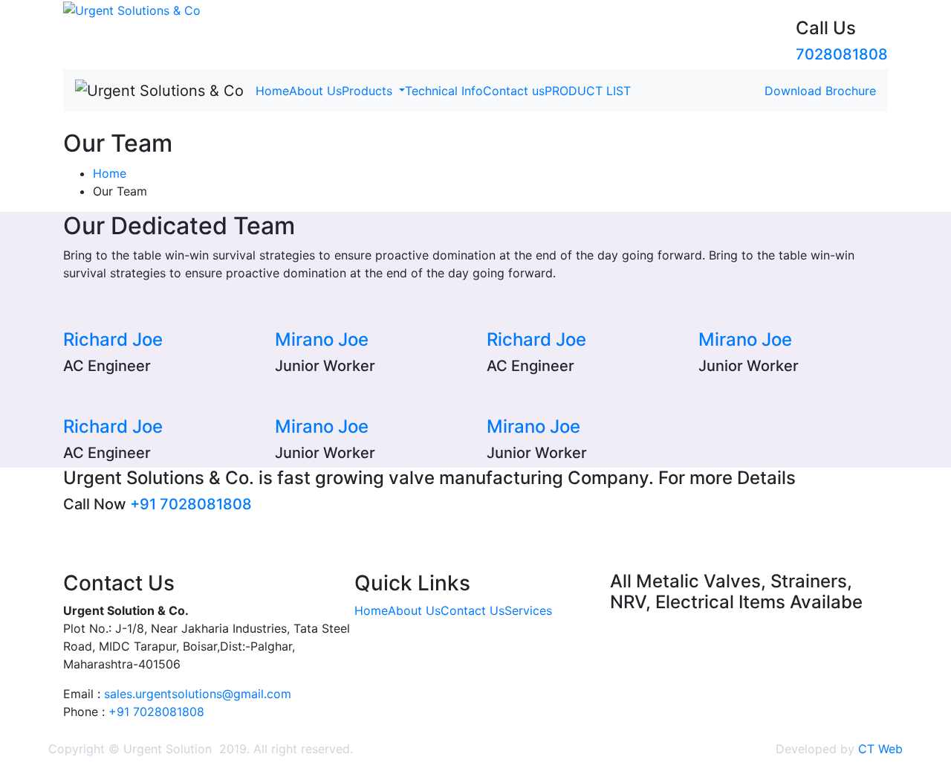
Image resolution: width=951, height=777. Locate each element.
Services (528, 610)
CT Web (880, 748)
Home (272, 90)
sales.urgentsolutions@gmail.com (197, 693)
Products (369, 90)
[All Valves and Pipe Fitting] (132, 8)
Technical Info (444, 90)
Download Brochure (820, 90)
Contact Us (472, 610)
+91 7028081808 (191, 504)
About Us (315, 90)
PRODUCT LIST (588, 90)
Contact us (514, 90)
